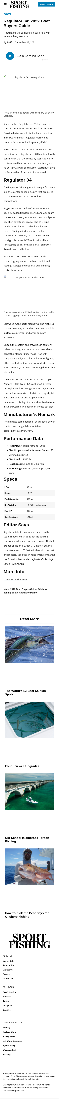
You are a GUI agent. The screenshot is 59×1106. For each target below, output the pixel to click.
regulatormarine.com (15, 579)
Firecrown (36, 1085)
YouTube (6, 1010)
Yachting (6, 1054)
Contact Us (7, 970)
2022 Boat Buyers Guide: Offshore (28, 589)
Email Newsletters (10, 992)
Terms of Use (8, 965)
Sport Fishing (9, 1045)
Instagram (7, 1006)
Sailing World (9, 1037)
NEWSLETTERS (46, 4)
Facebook (7, 997)
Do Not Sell (8, 979)
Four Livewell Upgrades (22, 766)
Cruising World (9, 1032)
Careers (6, 974)
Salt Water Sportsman (12, 1041)
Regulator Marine (28, 592)
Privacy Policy (9, 961)
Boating (6, 1028)
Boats (7, 14)
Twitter (6, 1001)
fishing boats (11, 592)
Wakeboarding (9, 1050)
